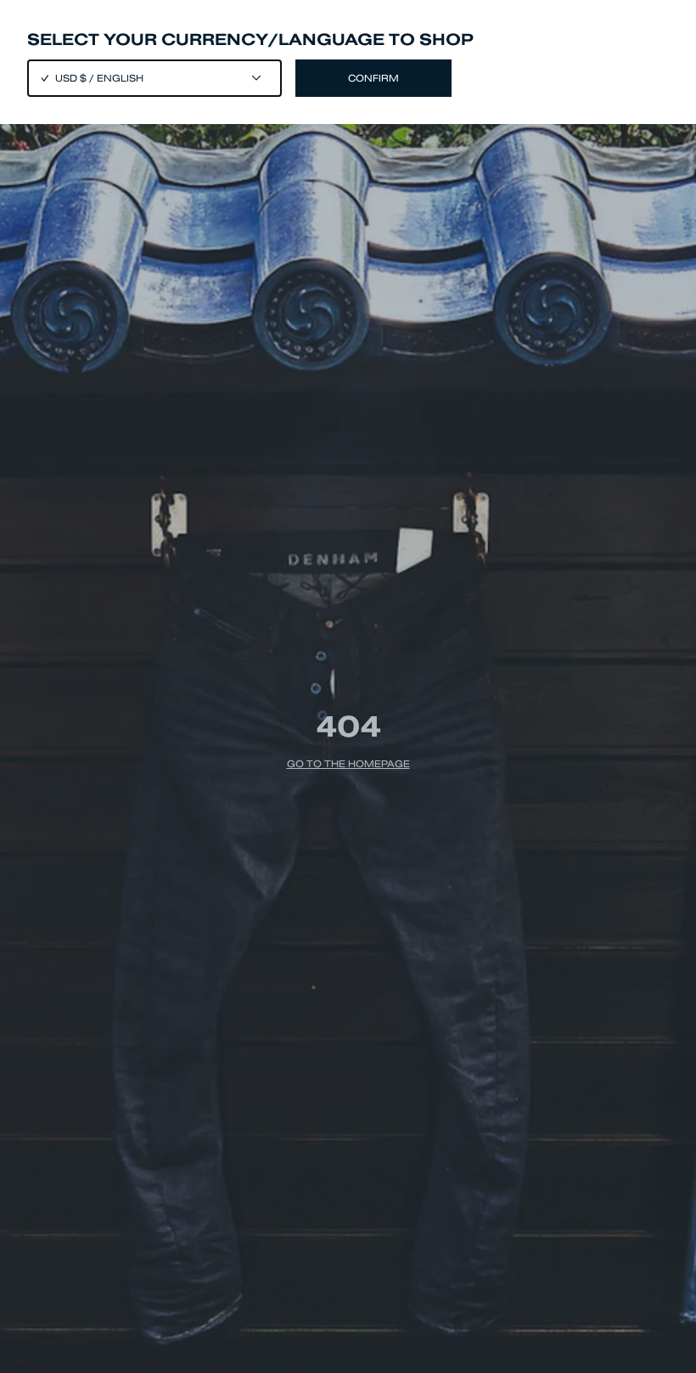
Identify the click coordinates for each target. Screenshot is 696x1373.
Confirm (373, 78)
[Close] (348, 686)
